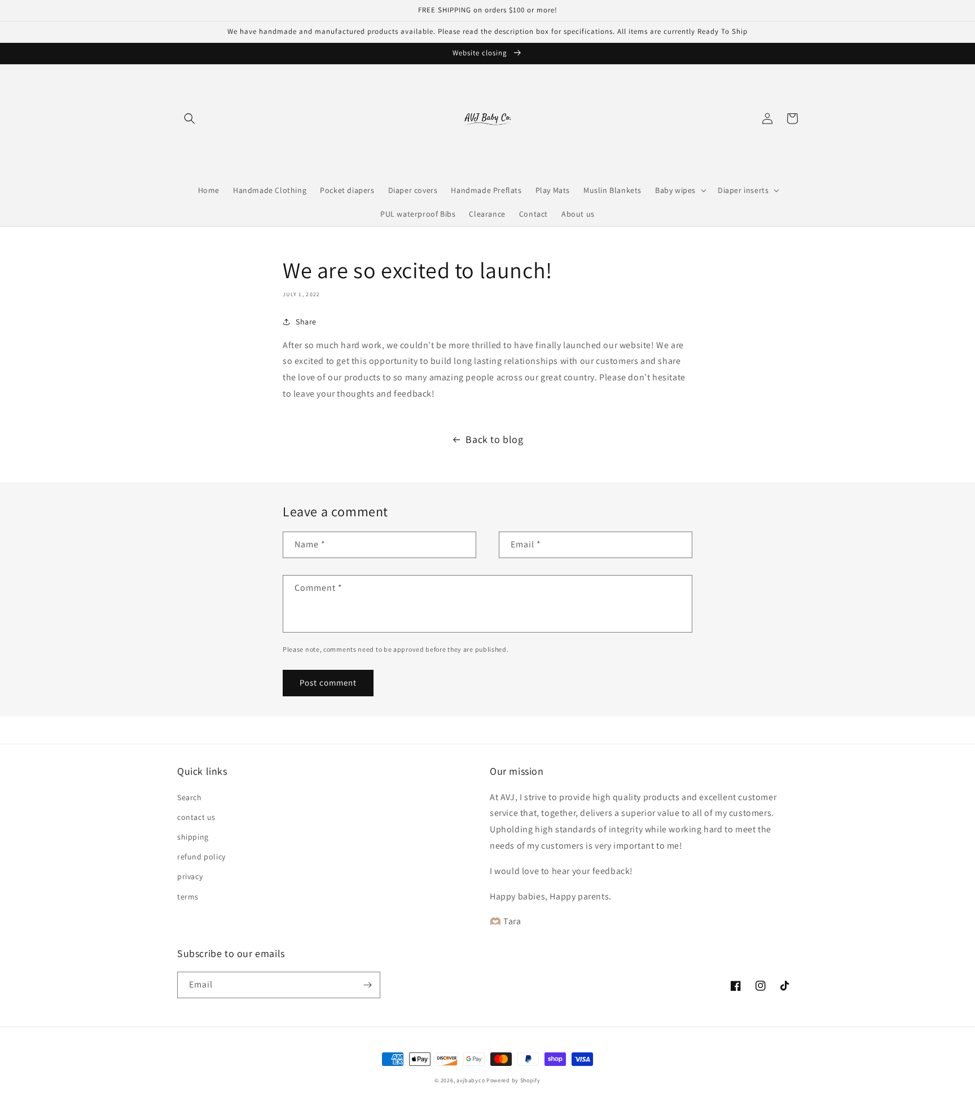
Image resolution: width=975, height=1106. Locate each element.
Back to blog (494, 439)
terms (188, 897)
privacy (190, 876)
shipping (193, 837)
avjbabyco (470, 1080)
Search (189, 797)
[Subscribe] (367, 985)
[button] (189, 118)
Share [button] (306, 322)
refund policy (201, 857)
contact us (196, 817)
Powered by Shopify (513, 1080)
